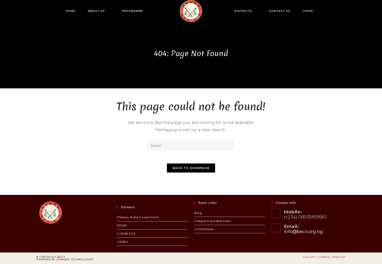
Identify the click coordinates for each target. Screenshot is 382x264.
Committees (204, 229)
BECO (61, 256)
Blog (198, 213)
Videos (324, 256)
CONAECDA (126, 233)
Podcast (339, 256)
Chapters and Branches (212, 221)
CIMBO (122, 241)
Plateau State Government (138, 217)
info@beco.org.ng (303, 231)
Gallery (309, 256)
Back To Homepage (191, 168)
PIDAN (122, 225)
